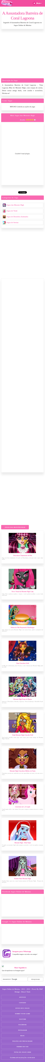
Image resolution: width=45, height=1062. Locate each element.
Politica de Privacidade (22, 1041)
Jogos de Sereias (12, 222)
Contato (22, 1002)
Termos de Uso (22, 1046)
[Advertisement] (22, 54)
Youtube (22, 1019)
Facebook (22, 1024)
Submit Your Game (22, 1013)
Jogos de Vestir (12, 211)
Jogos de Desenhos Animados (17, 217)
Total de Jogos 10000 (22, 1052)
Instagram (22, 1030)
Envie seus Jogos (22, 1008)
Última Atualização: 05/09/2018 (22, 1057)
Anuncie (22, 997)
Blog (22, 1035)
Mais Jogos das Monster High (22, 115)
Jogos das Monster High (15, 205)
